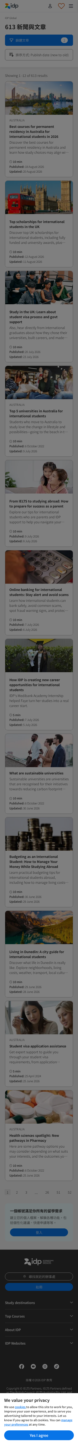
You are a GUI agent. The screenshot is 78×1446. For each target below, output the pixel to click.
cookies (20, 1407)
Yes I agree (39, 1435)
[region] (39, 1419)
